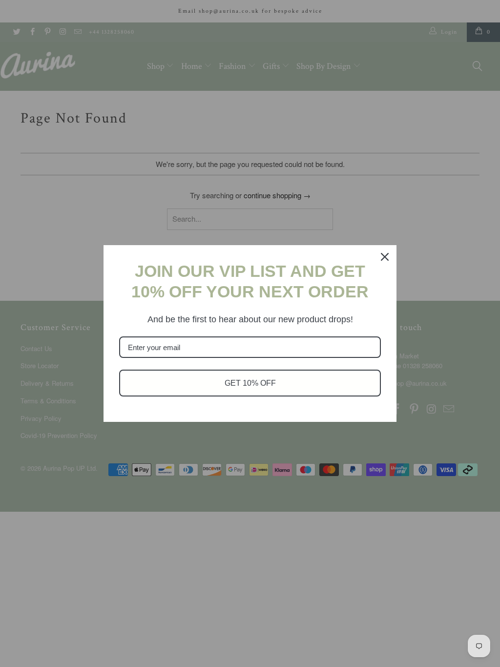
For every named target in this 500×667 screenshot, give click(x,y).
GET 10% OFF (250, 383)
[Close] (384, 257)
